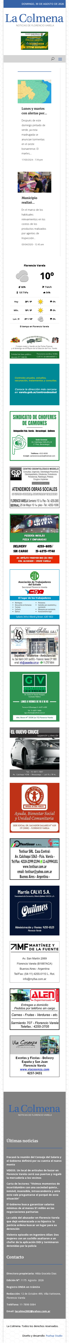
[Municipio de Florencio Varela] (34, 384)
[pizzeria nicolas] (34, 538)
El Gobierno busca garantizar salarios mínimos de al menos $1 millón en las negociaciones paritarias (30, 1208)
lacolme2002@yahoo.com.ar (32, 1311)
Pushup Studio (54, 1335)
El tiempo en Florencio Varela (34, 326)
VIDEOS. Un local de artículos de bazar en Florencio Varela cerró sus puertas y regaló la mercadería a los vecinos (34, 1174)
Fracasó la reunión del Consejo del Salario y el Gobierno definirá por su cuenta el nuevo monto (34, 1160)
